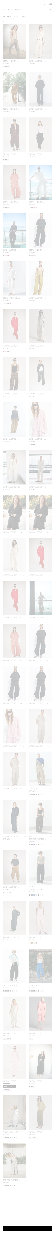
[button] (27, 1228)
